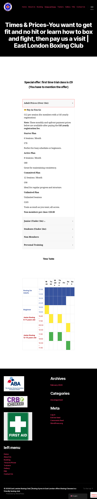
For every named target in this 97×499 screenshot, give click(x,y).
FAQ (73, 7)
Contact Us (81, 7)
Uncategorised (56, 400)
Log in (52, 415)
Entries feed (55, 418)
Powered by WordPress (15, 494)
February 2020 (56, 385)
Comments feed (57, 420)
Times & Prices (50, 7)
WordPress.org (56, 423)
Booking (40, 7)
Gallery (67, 7)
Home (24, 7)
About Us (31, 7)
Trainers (60, 7)
